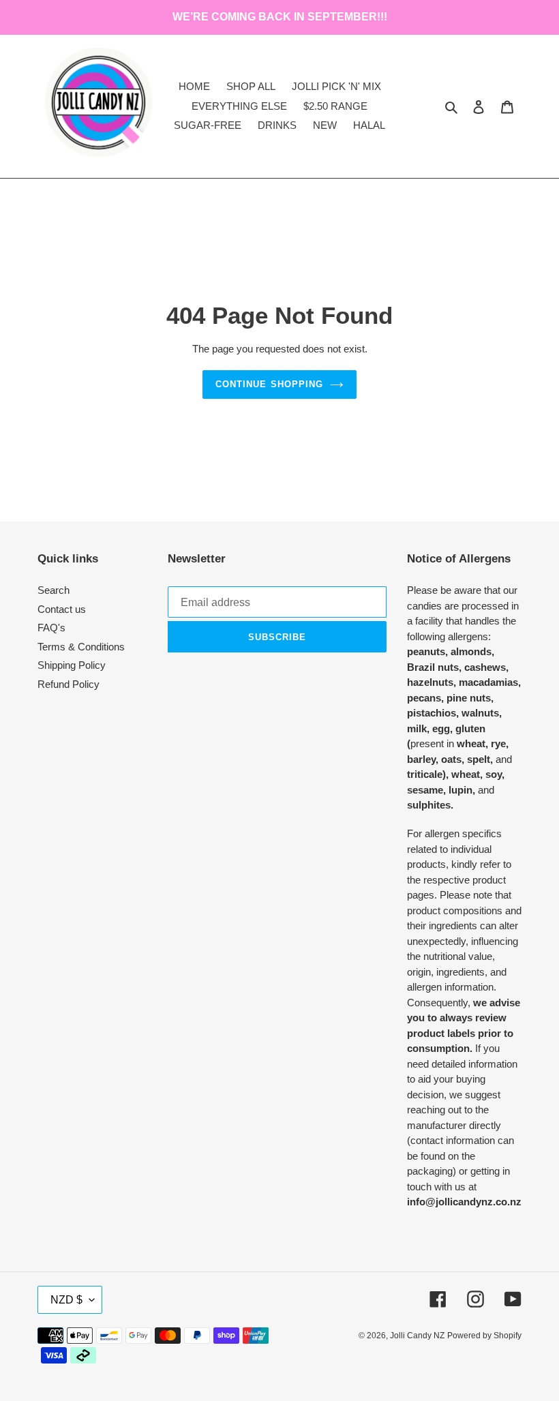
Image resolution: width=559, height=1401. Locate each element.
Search (53, 590)
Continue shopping (269, 384)
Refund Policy (68, 684)
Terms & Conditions (81, 646)
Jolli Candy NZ (417, 1335)
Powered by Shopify (484, 1335)
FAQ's (51, 627)
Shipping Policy (71, 665)
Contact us (61, 609)
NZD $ (66, 1300)
